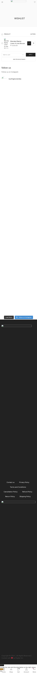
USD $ (18, 666)
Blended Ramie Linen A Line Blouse (17, 42)
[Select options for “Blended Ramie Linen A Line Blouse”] (29, 43)
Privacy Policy (24, 482)
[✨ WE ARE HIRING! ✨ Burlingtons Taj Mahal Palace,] (10, 103)
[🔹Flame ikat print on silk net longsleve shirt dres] (27, 219)
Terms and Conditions (18, 487)
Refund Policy (27, 492)
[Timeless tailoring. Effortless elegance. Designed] (27, 287)
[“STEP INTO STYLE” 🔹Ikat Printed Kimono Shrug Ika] (10, 228)
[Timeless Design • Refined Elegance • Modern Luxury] (10, 165)
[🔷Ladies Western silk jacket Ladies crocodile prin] (10, 281)
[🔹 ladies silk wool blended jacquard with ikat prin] (27, 168)
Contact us (10, 482)
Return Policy (10, 496)
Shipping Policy (25, 496)
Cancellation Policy (10, 492)
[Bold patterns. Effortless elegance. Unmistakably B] (27, 113)
